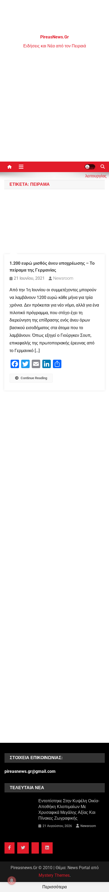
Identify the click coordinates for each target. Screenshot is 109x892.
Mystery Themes (54, 875)
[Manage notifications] (11, 880)
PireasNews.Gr (54, 36)
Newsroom (63, 278)
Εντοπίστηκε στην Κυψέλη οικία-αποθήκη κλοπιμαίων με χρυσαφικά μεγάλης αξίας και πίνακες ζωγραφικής (68, 809)
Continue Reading (34, 378)
